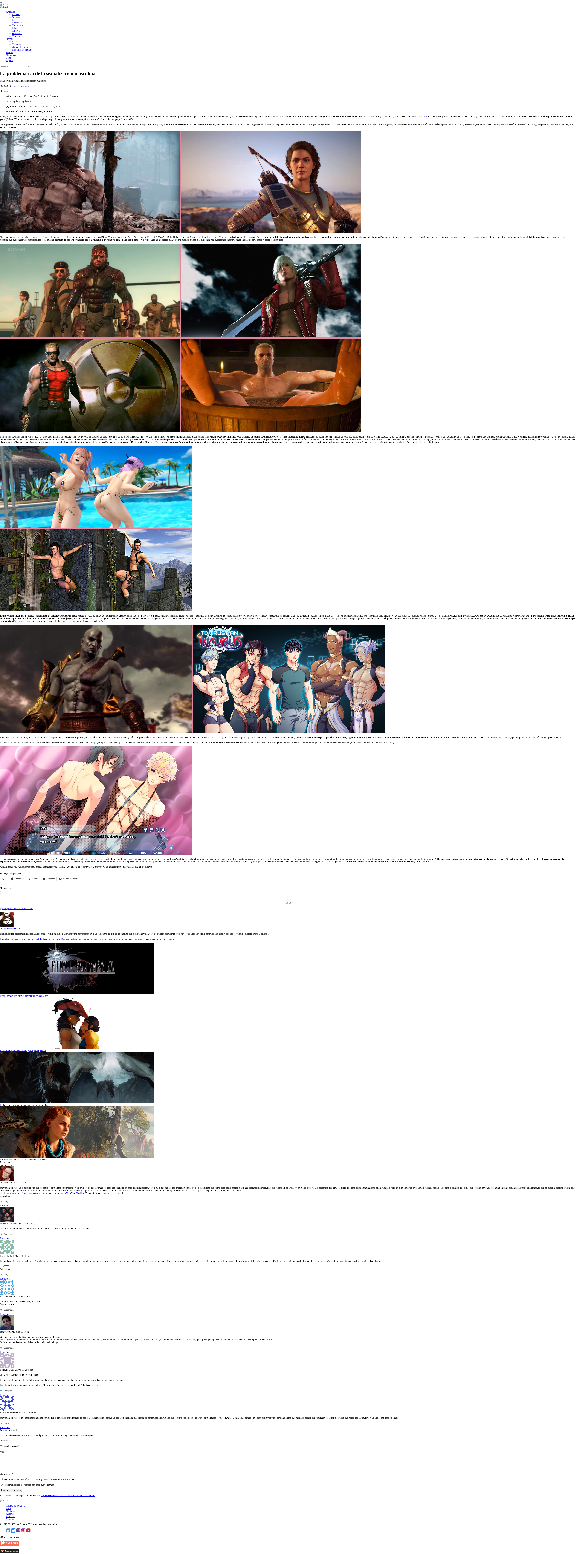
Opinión (16, 17)
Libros (15, 28)
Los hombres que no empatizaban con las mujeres (23, 1159)
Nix (14, 86)
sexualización (100, 939)
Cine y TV (17, 30)
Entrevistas (17, 22)
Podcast (9, 52)
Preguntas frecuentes (22, 49)
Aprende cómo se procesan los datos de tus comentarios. (68, 1495)
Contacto (16, 44)
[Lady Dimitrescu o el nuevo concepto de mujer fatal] (77, 1102)
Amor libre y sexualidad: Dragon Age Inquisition (23, 1050)
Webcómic (17, 33)
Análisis (16, 14)
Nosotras (10, 39)
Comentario (6, 1474)
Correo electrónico (9, 1446)
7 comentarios (24, 86)
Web (2, 1451)
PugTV (9, 60)
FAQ (8, 1508)
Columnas (11, 55)
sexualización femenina (119, 939)
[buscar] (29, 66)
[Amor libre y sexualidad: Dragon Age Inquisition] (77, 1047)
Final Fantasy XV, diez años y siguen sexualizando (24, 996)
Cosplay (16, 36)
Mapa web (11, 1519)
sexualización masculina (142, 939)
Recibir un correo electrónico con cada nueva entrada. (29, 1485)
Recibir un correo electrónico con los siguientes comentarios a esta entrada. (39, 1479)
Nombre (5, 1440)
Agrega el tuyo (7, 1165)
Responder (5, 1205)
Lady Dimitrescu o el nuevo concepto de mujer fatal (24, 1105)
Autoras (16, 41)
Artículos (10, 12)
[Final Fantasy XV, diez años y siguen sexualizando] (77, 993)
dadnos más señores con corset (24, 939)
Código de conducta (21, 47)
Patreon (15, 20)
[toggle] (1, 2)
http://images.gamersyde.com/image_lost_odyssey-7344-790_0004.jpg (51, 1193)
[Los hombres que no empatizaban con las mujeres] (77, 1157)
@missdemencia (12, 928)
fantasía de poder (48, 939)
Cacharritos (17, 25)
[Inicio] (4, 4)
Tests (8, 58)
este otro (420, 116)
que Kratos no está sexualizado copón (75, 939)
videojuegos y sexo (165, 939)
